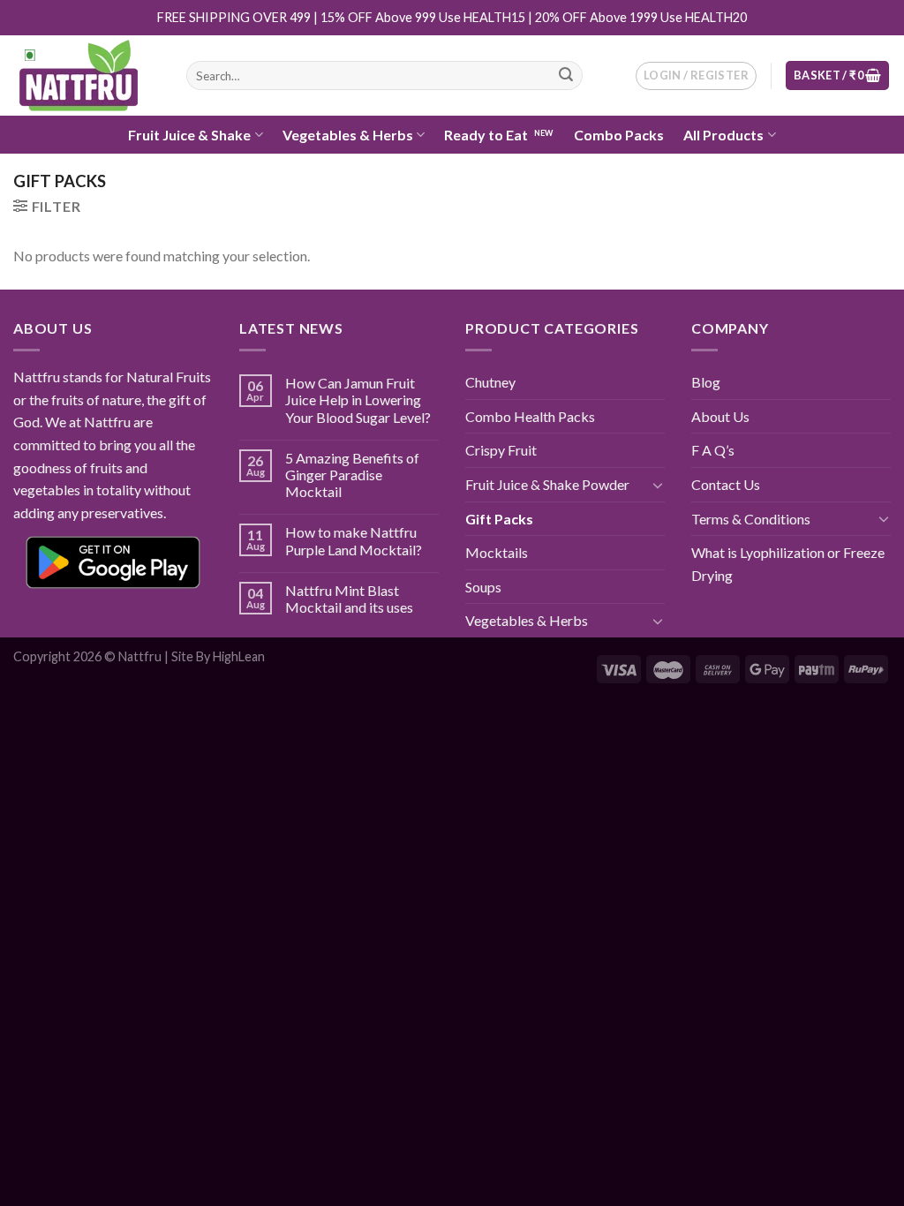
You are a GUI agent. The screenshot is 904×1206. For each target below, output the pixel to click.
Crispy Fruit (501, 449)
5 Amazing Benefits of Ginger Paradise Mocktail (352, 474)
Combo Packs (619, 134)
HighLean (239, 656)
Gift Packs (499, 518)
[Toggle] (658, 484)
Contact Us (725, 484)
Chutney (490, 381)
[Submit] (566, 76)
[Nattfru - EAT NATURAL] (86, 76)
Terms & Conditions (750, 518)
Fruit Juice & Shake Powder (547, 484)
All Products (723, 134)
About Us (720, 416)
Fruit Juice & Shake (189, 134)
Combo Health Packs (530, 416)
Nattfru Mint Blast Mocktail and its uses (349, 598)
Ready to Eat (486, 134)
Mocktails (496, 552)
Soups (483, 586)
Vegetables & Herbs (347, 134)
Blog (705, 381)
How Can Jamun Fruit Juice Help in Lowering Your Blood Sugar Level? (358, 399)
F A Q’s (712, 449)
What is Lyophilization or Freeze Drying (788, 564)
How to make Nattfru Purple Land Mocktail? (353, 540)
